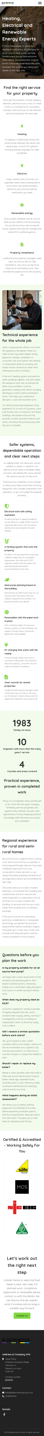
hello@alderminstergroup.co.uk (19, 1392)
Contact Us (22, 1315)
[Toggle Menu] (40, 3)
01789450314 (10, 1396)
